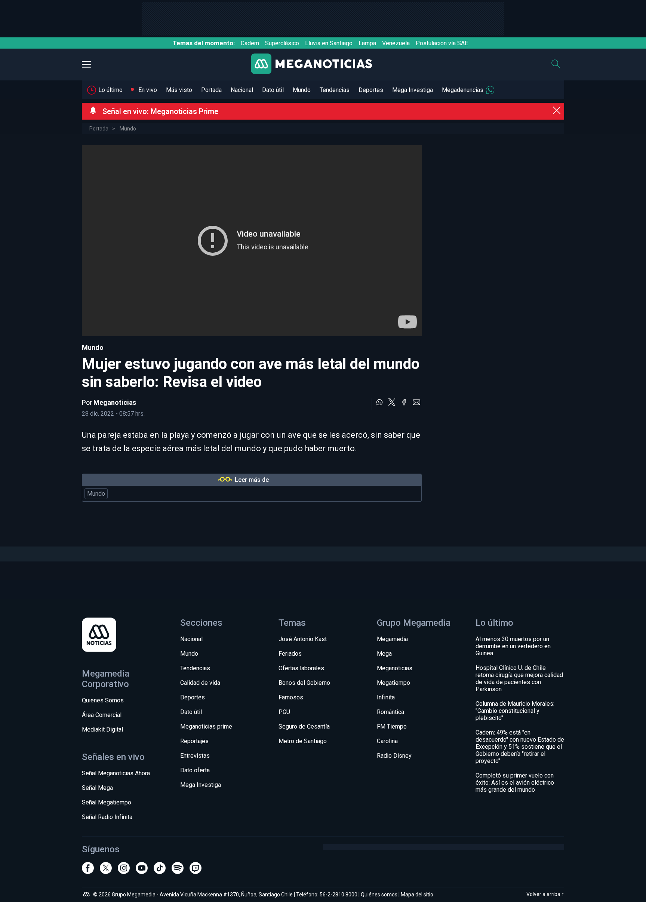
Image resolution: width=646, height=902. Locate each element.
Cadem (250, 43)
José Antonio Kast (303, 639)
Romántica (390, 711)
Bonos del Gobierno (304, 682)
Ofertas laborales (301, 668)
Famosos (291, 697)
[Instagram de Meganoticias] (124, 871)
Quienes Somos (103, 700)
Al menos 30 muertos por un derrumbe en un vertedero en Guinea (513, 646)
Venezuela (396, 43)
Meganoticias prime (206, 726)
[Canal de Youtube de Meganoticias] (142, 871)
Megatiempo (393, 682)
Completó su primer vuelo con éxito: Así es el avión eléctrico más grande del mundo (515, 782)
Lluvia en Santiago (329, 43)
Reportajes (194, 741)
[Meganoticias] (126, 635)
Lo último (110, 89)
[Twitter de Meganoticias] (106, 871)
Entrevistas (195, 755)
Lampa (367, 43)
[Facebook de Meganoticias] (88, 871)
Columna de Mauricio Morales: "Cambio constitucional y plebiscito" (515, 710)
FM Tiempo (392, 726)
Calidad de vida (200, 682)
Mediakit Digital (102, 729)
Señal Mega (97, 787)
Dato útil (273, 89)
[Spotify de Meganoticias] (178, 871)
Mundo (302, 89)
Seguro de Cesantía (304, 726)
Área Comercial (101, 714)
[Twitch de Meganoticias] (196, 871)
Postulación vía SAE (442, 43)
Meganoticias (114, 402)
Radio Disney (394, 755)
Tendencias (335, 89)
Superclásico (282, 43)
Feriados (290, 653)
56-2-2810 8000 (338, 895)
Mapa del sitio (417, 895)
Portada (211, 89)
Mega (384, 653)
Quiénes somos (379, 895)
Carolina (387, 741)
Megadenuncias (462, 89)
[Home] (317, 64)
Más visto (179, 89)
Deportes (371, 89)
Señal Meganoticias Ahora (116, 773)
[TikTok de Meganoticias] (160, 871)
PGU (284, 711)
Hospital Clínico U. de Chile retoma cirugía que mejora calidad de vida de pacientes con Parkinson (519, 678)
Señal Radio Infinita (107, 817)
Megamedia (392, 639)
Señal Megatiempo (106, 802)
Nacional (242, 89)
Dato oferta (195, 770)
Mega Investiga (412, 89)
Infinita (386, 697)
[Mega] (87, 895)
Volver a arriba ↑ (545, 894)
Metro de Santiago (303, 741)
